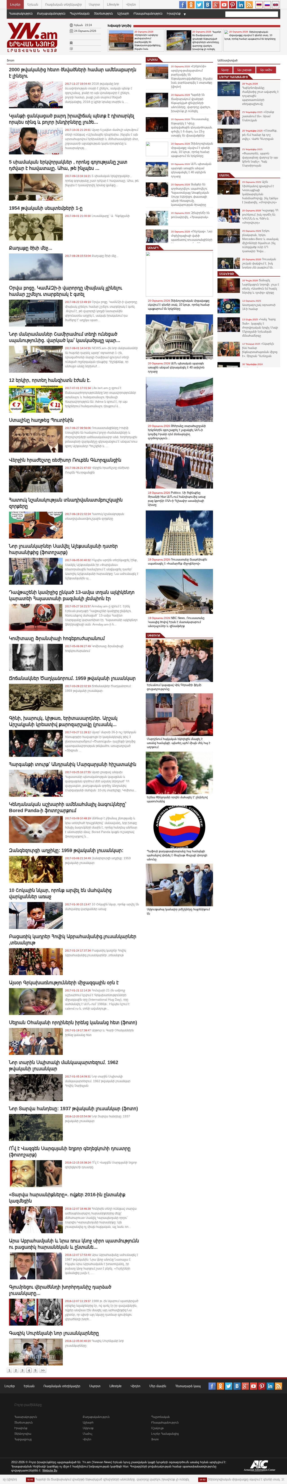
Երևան (32, 4)
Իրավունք (174, 13)
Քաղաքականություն (51, 13)
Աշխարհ (123, 13)
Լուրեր (15, 4)
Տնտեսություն (103, 13)
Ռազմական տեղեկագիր (63, 4)
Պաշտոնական (79, 13)
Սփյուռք (154, 635)
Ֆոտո (155, 1439)
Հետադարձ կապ (188, 1386)
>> (43, 1370)
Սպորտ (94, 4)
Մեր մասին (157, 1386)
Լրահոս (153, 59)
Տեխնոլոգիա (22, 1433)
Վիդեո (131, 4)
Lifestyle (113, 4)
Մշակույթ (226, 273)
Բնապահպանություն (147, 13)
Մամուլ (224, 175)
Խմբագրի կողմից (119, 25)
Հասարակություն (21, 13)
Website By (49, 1470)
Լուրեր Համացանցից (233, 77)
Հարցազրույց (23, 1439)
